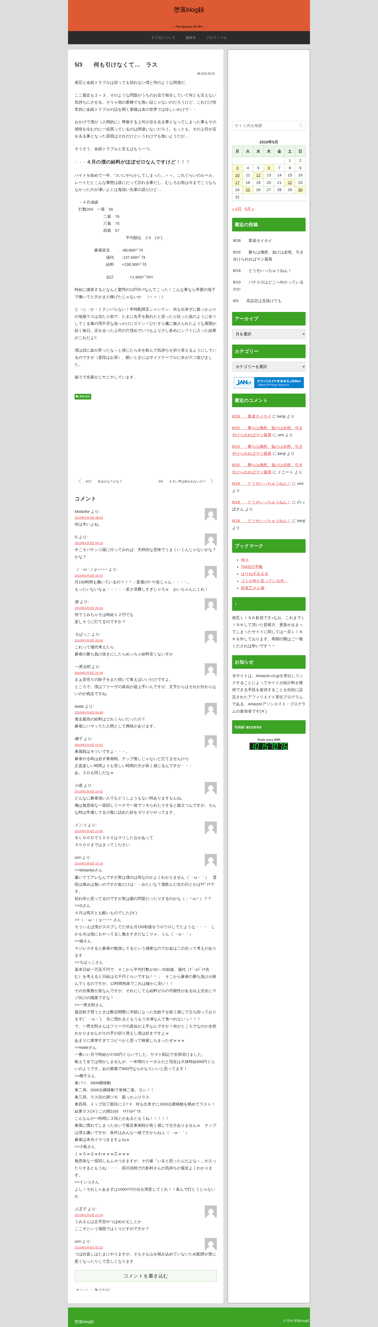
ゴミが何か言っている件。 (264, 581)
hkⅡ (245, 560)
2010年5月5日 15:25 (89, 863)
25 (248, 190)
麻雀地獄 (84, 396)
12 (258, 175)
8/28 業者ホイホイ (252, 240)
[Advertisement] (146, 435)
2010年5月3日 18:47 (89, 575)
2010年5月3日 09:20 (89, 543)
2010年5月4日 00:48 (89, 712)
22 (290, 182)
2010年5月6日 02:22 (89, 1247)
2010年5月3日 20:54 (89, 640)
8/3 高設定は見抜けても (257, 301)
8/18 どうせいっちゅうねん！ (262, 270)
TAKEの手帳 (252, 567)
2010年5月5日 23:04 (89, 1215)
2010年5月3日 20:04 (89, 608)
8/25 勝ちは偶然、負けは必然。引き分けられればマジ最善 (268, 255)
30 (300, 190)
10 (237, 175)
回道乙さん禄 (252, 588)
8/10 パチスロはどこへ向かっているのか (268, 285)
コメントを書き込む (145, 1276)
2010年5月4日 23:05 (89, 831)
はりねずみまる (254, 574)
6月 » (249, 209)
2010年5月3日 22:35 (89, 673)
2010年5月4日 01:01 (89, 745)
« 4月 (237, 209)
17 (237, 182)
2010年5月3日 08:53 (89, 517)
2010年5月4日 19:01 (89, 791)
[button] (301, 125)
